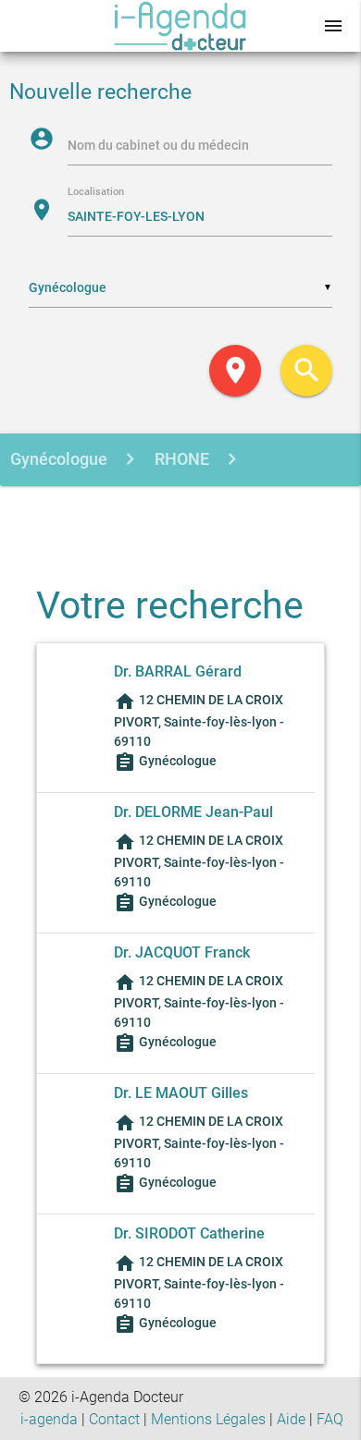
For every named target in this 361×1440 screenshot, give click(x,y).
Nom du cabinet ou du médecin (158, 145)
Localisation (96, 193)
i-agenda (49, 1419)
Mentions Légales (208, 1419)
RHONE (180, 459)
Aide (291, 1419)
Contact (114, 1419)
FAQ (330, 1419)
